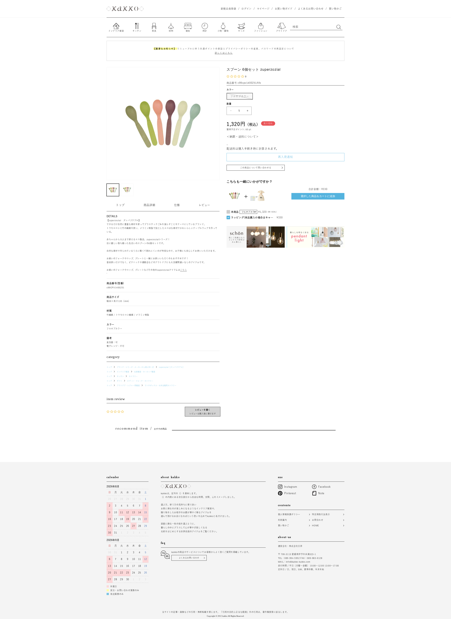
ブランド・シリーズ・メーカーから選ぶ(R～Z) (135, 367)
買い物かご (283, 525)
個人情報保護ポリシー (289, 514)
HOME (315, 525)
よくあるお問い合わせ (189, 558)
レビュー (204, 205)
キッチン (120, 376)
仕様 (177, 205)
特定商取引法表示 (321, 514)
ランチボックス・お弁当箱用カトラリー (160, 385)
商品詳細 (149, 205)
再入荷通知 (285, 156)
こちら (183, 270)
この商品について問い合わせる (255, 168)
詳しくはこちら (224, 53)
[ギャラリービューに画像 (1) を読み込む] (113, 190)
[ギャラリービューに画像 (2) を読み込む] (127, 190)
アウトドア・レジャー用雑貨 (128, 385)
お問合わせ (317, 520)
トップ (120, 205)
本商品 (235, 212)
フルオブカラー (240, 97)
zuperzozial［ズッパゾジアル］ (171, 367)
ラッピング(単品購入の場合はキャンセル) (253, 217)
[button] (236, 76)
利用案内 (282, 520)
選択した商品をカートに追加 (318, 196)
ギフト (119, 381)
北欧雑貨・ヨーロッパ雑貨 (144, 372)
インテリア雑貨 (123, 372)
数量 (229, 104)
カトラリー (133, 376)
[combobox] (316, 26)
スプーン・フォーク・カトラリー (140, 381)
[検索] (338, 27)
